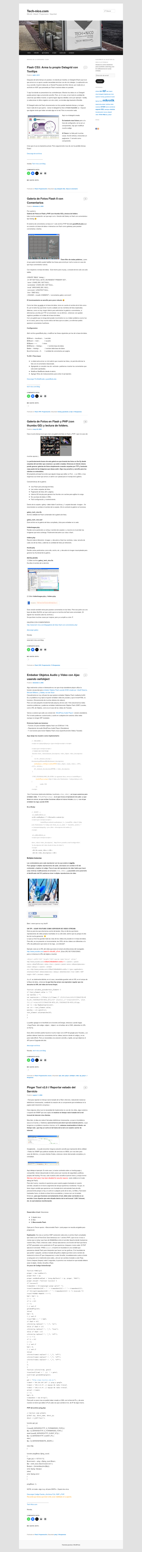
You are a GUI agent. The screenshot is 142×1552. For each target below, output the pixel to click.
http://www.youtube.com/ (43, 951)
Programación (43, 189)
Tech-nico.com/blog (38, 163)
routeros (98, 107)
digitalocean (107, 94)
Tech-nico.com (38, 11)
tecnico (112, 109)
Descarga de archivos (34, 153)
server (107, 107)
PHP (40, 412)
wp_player (83, 1076)
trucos (49, 1076)
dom (63, 1076)
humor (113, 96)
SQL (64, 189)
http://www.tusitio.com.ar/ (43, 1380)
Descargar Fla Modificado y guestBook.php (41, 379)
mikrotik (36, 53)
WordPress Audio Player (64, 713)
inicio (29, 53)
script (71, 412)
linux (100, 101)
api (104, 90)
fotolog (60, 412)
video (77, 1076)
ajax (60, 1076)
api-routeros (45, 53)
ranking (108, 104)
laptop (97, 101)
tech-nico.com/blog (33, 386)
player (67, 1076)
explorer (98, 96)
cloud (97, 94)
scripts (54, 53)
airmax (97, 91)
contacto (71, 53)
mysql (97, 104)
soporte (98, 109)
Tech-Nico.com (32, 1504)
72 (85, 422)
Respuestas (77, 412)
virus (100, 114)
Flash (36, 189)
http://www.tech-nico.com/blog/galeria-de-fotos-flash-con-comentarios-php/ (52, 625)
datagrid (59, 189)
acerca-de (62, 53)
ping (55, 1534)
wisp (104, 114)
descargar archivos (33, 1045)
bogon (110, 91)
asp (55, 189)
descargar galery (32, 630)
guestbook (65, 412)
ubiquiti (109, 112)
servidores (112, 107)
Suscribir (99, 81)
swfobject (72, 1076)
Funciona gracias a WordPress (71, 1545)
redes (111, 104)
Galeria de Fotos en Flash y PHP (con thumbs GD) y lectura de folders (52, 213)
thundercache (99, 112)
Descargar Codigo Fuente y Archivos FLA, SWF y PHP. (46, 1494)
